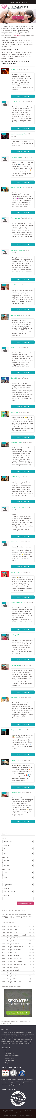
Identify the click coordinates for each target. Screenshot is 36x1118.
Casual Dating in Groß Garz (18, 941)
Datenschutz (21, 1115)
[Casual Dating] (15, 6)
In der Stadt (6, 895)
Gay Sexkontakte (9, 1060)
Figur (3, 881)
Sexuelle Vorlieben (10, 1058)
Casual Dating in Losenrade (18, 970)
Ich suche (5, 838)
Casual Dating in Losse (18, 973)
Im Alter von (6, 845)
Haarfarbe (5, 888)
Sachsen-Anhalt (22, 1021)
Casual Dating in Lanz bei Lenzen (18, 947)
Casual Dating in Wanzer (18, 929)
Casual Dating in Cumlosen (18, 944)
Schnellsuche (8, 1051)
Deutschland (13, 1021)
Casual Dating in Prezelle (18, 967)
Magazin (24, 2)
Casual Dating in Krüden (18, 952)
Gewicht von (6, 869)
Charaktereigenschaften (12, 1056)
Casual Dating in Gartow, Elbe (18, 949)
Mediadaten (7, 1115)
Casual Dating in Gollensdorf (18, 926)
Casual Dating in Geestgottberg (18, 958)
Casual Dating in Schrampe (18, 979)
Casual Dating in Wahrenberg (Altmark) (18, 935)
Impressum (29, 1115)
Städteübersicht (9, 1053)
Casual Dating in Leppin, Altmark (18, 961)
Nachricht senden (22, 96)
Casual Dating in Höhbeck (18, 976)
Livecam (11, 2)
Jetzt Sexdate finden (26, 903)
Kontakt (14, 1115)
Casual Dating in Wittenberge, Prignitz (18, 964)
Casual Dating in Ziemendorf (18, 955)
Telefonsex (18, 2)
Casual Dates (17, 36)
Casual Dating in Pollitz (18, 932)
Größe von (5, 857)
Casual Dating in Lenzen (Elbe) (18, 982)
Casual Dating (5, 1021)
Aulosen (26, 69)
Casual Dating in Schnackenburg (18, 938)
